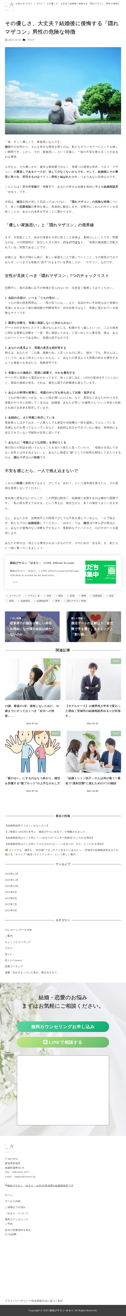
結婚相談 (25, 601)
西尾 (57, 601)
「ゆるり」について (16, 1213)
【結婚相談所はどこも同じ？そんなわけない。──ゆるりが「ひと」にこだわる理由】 (55, 844)
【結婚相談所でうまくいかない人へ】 (27, 825)
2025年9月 (11, 892)
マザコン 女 (33, 595)
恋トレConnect (13, 960)
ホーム (9, 1195)
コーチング (14, 595)
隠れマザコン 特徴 (76, 601)
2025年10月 (11, 886)
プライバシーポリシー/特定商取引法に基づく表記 (34, 1301)
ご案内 (9, 936)
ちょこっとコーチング (18, 942)
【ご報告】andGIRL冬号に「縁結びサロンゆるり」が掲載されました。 (46, 831)
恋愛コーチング (14, 966)
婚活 (60, 595)
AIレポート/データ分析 (18, 930)
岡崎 (83, 595)
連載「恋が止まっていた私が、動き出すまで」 (32, 972)
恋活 (111, 595)
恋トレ (9, 954)
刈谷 (48, 595)
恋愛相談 (97, 595)
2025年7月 (11, 904)
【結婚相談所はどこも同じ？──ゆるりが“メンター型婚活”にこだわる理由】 (49, 837)
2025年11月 (11, 880)
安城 (72, 595)
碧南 (11, 601)
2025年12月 (11, 873)
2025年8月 (11, 898)
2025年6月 (11, 910)
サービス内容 (12, 1201)
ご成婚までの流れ (15, 1207)
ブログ (31, 40)
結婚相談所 (42, 601)
